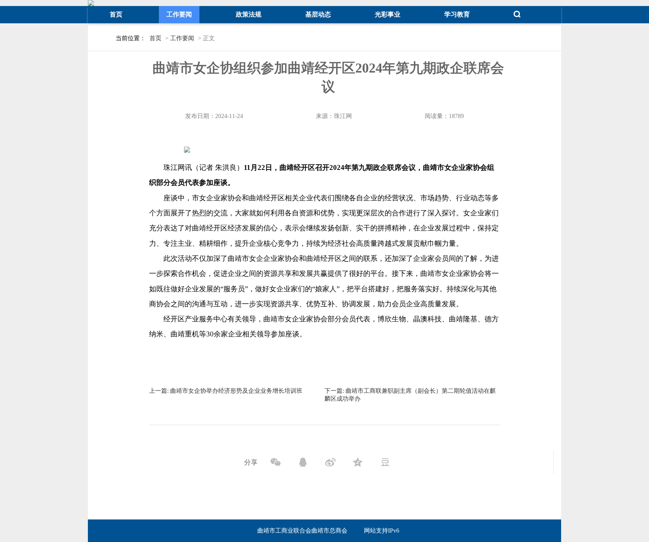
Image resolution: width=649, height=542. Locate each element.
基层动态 (318, 14)
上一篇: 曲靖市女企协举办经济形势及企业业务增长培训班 (225, 391)
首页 (116, 14)
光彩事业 (387, 14)
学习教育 (457, 14)
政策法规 (248, 14)
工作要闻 (179, 14)
